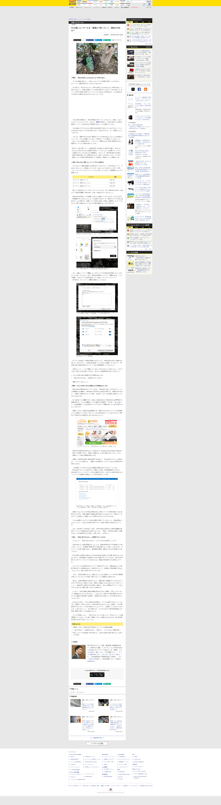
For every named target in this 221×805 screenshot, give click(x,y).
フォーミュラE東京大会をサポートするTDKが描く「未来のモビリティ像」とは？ (143, 52)
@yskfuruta (90, 661)
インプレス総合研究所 (75, 761)
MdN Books (122, 771)
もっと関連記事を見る (96, 737)
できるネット (73, 777)
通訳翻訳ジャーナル (123, 761)
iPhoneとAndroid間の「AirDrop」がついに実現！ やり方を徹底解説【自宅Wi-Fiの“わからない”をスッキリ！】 (140, 38)
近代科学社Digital (108, 776)
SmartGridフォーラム (90, 756)
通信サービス (79, 7)
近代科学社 (104, 774)
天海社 (135, 756)
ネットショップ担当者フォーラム (93, 759)
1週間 (142, 22)
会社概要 (125, 785)
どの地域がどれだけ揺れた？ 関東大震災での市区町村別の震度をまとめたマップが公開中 (139, 135)
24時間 (136, 22)
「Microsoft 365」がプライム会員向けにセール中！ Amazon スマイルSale (143, 163)
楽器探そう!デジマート (109, 759)
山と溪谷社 (104, 767)
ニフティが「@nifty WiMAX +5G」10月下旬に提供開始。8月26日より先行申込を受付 (143, 195)
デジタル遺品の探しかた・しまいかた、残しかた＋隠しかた (104, 654)
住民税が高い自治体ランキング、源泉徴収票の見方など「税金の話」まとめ (143, 270)
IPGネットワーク (136, 769)
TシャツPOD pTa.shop (140, 771)
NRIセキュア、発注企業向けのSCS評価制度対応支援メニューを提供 (143, 176)
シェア (91, 40)
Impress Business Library (91, 761)
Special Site (134, 47)
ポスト (78, 40)
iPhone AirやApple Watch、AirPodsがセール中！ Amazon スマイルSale (142, 152)
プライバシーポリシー (116, 785)
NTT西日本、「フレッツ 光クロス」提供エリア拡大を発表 (143, 105)
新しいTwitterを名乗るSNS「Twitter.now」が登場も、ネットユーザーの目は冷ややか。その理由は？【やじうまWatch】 (140, 41)
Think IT (72, 756)
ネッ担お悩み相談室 (75, 769)
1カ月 (149, 22)
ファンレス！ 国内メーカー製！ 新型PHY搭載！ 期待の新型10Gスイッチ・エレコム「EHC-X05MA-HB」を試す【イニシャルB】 (140, 34)
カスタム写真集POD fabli (140, 774)
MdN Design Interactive (124, 774)
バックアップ (96, 7)
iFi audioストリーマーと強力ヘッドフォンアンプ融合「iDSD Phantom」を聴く (143, 58)
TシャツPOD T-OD (108, 761)
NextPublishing (88, 776)
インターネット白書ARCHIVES (77, 779)
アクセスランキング (136, 19)
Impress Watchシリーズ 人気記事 (140, 225)
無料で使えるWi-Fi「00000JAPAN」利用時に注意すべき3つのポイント (143, 257)
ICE (133, 754)
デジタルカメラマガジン (76, 774)
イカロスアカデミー (123, 767)
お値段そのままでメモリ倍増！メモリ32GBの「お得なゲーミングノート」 (142, 70)
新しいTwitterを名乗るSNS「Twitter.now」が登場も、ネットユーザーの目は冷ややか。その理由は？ (139, 126)
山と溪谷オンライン (108, 769)
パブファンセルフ (138, 766)
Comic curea (137, 759)
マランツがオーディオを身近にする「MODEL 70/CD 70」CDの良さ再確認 (143, 64)
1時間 (129, 22)
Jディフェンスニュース (124, 759)
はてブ (99, 40)
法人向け (117, 7)
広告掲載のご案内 (95, 785)
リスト (83, 40)
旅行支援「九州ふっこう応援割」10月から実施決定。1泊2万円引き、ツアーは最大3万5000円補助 (141, 235)
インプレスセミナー (89, 764)
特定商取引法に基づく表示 (146, 785)
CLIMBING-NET (107, 771)
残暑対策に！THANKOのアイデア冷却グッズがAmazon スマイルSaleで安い (143, 142)
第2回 (98, 122)
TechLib (121, 779)
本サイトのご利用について (74, 785)
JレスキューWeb (123, 764)
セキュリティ (88, 7)
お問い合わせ (86, 785)
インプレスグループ (133, 785)
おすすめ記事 (134, 252)
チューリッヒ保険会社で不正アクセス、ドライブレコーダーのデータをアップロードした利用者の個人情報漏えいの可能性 (143, 101)
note (108, 40)
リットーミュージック (109, 756)
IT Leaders (72, 764)
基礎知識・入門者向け (107, 7)
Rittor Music (105, 754)
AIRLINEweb (122, 756)
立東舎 (105, 764)
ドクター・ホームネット (77, 692)
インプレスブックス (89, 774)
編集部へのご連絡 (105, 785)
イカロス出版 (120, 754)
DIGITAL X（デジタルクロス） (92, 767)
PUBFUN (135, 764)
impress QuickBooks (139, 761)
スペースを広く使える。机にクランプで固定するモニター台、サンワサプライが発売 (143, 189)
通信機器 (71, 7)
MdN (118, 769)
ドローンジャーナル (75, 767)
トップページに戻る (97, 743)
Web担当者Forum (74, 759)
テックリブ (120, 777)
